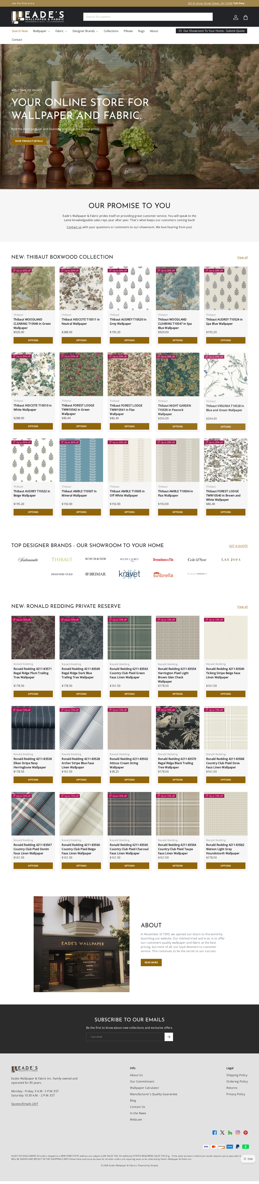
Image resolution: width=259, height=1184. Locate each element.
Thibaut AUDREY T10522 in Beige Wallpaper (32, 493)
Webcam (136, 1119)
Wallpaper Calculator (144, 1088)
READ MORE (151, 962)
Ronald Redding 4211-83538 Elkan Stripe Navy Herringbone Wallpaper (33, 763)
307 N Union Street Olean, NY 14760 (111, 3)
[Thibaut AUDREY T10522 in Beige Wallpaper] (33, 460)
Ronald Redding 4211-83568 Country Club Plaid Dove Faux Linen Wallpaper (225, 763)
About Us (136, 1075)
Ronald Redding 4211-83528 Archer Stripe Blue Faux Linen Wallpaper (81, 763)
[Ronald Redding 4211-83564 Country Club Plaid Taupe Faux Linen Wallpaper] (177, 813)
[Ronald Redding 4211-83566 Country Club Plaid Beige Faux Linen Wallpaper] (81, 813)
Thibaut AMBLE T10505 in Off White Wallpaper (127, 493)
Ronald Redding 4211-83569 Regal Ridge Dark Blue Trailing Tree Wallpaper (81, 673)
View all (242, 257)
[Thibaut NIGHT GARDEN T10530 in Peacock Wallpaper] (177, 374)
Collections (111, 31)
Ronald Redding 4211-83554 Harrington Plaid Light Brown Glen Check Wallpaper (177, 675)
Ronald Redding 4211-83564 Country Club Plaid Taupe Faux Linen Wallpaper (177, 849)
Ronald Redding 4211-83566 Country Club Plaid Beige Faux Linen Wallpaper (81, 849)
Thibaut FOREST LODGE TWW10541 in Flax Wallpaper (126, 409)
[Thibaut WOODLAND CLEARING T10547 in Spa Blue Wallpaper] (177, 288)
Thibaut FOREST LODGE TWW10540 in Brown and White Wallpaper (223, 495)
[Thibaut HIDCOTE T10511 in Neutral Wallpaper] (81, 288)
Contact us (74, 227)
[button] (245, 17)
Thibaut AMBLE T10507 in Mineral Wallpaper (79, 493)
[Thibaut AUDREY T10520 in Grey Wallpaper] (129, 288)
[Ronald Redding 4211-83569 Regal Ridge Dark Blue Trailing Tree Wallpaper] (81, 637)
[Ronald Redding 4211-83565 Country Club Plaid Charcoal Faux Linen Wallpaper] (129, 813)
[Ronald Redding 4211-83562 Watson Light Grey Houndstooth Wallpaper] (226, 813)
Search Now (20, 31)
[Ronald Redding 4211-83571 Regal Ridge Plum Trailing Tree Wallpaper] (33, 637)
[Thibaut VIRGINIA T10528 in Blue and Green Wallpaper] (226, 374)
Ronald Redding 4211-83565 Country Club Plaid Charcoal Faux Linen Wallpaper (129, 849)
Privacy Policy (235, 1094)
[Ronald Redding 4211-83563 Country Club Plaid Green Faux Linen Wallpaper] (129, 637)
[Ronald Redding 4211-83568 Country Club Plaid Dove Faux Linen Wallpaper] (226, 728)
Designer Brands (84, 31)
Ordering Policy (237, 1081)
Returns (231, 1088)
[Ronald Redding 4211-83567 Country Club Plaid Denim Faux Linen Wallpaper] (33, 813)
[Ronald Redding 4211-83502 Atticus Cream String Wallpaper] (129, 728)
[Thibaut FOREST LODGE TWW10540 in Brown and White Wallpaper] (226, 460)
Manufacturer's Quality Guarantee (153, 1094)
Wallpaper (40, 31)
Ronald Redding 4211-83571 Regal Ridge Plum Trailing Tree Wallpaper (33, 673)
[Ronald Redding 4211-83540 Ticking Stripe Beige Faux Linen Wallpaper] (226, 637)
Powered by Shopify (148, 1165)
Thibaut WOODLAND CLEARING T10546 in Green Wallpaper (32, 323)
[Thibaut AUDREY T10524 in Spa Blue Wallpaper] (226, 288)
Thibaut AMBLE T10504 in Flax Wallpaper (175, 493)
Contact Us (137, 1107)
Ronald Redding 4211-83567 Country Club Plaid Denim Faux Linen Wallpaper (33, 849)
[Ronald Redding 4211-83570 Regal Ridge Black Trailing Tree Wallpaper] (177, 728)
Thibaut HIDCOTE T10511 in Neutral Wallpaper (81, 321)
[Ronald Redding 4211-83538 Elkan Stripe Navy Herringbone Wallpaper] (33, 728)
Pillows (128, 31)
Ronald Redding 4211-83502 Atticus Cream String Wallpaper (129, 763)
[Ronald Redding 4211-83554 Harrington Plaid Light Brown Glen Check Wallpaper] (177, 637)
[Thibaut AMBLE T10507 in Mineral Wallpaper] (81, 460)
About (154, 31)
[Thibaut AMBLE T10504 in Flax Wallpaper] (177, 460)
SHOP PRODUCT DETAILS (29, 141)
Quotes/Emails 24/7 (24, 1104)
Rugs (141, 31)
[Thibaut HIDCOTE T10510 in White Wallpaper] (33, 374)
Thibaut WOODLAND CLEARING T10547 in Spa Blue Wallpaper (175, 323)
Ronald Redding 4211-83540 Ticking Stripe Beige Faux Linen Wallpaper (225, 673)
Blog (133, 1100)
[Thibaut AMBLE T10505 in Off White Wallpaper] (129, 460)
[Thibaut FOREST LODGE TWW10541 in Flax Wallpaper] (129, 374)
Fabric (60, 31)
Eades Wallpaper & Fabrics (123, 1165)
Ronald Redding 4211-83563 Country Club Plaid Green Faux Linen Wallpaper (129, 673)
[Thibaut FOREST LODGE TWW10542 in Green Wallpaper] (81, 374)
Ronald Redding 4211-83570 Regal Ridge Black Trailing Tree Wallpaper (177, 763)
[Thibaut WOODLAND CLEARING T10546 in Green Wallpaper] (33, 288)
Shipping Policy (236, 1075)
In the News (138, 1113)
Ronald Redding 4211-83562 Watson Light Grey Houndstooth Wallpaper (225, 849)
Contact (17, 40)
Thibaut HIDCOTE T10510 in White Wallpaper (33, 407)
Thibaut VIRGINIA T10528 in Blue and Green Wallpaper (225, 407)
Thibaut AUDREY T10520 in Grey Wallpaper (128, 321)
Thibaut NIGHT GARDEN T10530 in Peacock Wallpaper (174, 409)
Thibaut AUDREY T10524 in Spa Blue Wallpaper (224, 321)
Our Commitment (142, 1081)
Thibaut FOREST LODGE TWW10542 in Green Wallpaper (78, 409)
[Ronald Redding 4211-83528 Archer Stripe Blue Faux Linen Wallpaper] (81, 728)
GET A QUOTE (238, 546)
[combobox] (148, 17)
